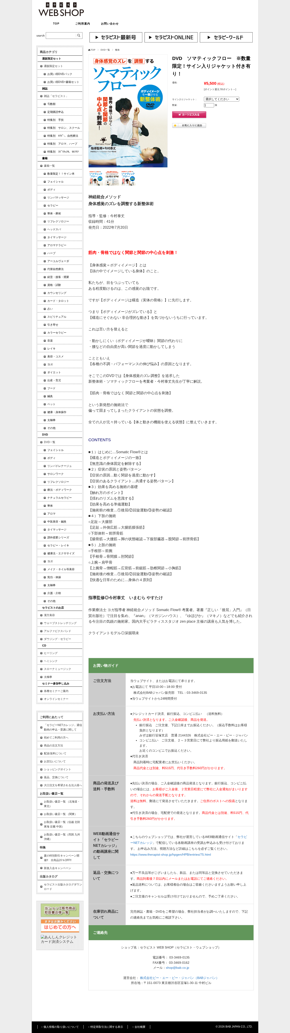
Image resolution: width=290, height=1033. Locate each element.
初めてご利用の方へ (56, 737)
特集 (43, 847)
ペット (51, 404)
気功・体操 (54, 577)
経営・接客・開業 (58, 277)
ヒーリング (51, 653)
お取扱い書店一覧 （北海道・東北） (62, 804)
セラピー (52, 205)
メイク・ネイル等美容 (61, 569)
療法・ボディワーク (59, 489)
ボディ (51, 189)
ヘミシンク (51, 661)
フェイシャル (55, 181)
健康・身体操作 (56, 412)
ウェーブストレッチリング (60, 623)
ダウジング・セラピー (57, 639)
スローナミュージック (57, 669)
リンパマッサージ (58, 197)
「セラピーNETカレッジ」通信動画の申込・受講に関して (63, 727)
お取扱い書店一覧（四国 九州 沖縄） (62, 837)
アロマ (51, 513)
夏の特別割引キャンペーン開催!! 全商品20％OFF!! (61, 858)
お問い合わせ (110, 23)
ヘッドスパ (54, 229)
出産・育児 (54, 380)
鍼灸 (50, 396)
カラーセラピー (56, 332)
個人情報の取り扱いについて (61, 1026)
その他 (51, 428)
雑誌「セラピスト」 (56, 96)
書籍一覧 (49, 165)
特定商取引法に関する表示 (106, 1026)
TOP (56, 23)
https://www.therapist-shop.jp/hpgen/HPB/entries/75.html (170, 854)
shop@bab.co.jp (177, 967)
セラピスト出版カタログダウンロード (63, 887)
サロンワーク (55, 474)
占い (50, 308)
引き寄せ (52, 324)
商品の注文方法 (53, 745)
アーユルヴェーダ (58, 261)
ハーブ (51, 253)
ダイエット (54, 372)
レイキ (51, 348)
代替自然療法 (55, 269)
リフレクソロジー (58, 221)
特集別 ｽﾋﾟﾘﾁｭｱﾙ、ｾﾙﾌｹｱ (63, 151)
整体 (117, 50)
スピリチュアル (56, 316)
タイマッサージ (56, 237)
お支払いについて (55, 761)
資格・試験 (54, 285)
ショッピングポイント (57, 769)
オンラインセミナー (56, 699)
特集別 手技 (55, 119)
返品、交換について (56, 777)
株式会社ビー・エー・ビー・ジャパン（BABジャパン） (179, 978)
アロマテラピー (56, 245)
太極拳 (51, 420)
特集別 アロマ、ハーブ (62, 143)
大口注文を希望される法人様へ (63, 785)
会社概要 (140, 1026)
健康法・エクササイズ (61, 553)
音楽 (50, 340)
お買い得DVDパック (59, 74)
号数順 (51, 104)
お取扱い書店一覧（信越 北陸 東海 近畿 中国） (62, 824)
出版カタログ (49, 876)
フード (51, 388)
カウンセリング (56, 293)
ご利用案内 (82, 23)
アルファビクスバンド (57, 631)
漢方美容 (49, 615)
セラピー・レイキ (58, 545)
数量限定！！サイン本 (61, 173)
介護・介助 (54, 593)
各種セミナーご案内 (56, 691)
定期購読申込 (55, 112)
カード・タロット (58, 300)
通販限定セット (53, 66)
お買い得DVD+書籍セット (63, 82)
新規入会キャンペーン (57, 868)
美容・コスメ (55, 356)
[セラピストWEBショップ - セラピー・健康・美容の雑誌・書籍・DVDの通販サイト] (61, 15)
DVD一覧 (105, 50)
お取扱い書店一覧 (51, 793)
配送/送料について (55, 753)
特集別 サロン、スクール (63, 127)
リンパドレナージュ (59, 466)
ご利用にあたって (51, 717)
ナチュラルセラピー (59, 497)
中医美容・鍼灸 (56, 521)
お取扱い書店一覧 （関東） (60, 814)
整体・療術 (54, 213)
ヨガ (50, 364)
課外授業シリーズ (58, 537)
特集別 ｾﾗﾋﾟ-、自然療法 (62, 135)
